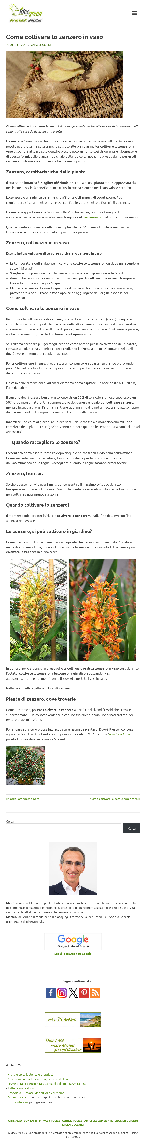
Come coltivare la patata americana (114, 798)
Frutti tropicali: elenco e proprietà (30, 1074)
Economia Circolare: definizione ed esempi (36, 1092)
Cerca (10, 821)
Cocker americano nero (23, 798)
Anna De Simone (41, 44)
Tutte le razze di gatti (22, 1088)
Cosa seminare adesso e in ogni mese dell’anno (39, 1079)
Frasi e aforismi (18, 1102)
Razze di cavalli (18, 1097)
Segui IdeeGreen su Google (73, 953)
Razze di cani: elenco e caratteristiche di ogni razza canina (47, 1083)
